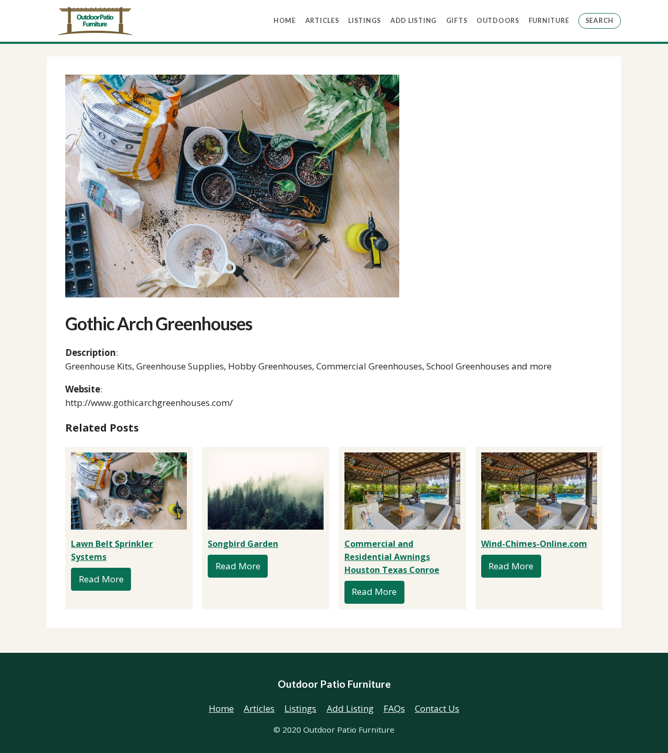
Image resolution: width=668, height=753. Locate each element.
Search (600, 21)
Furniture (549, 21)
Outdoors (497, 21)
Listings (364, 21)
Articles (322, 21)
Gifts (457, 21)
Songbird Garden (243, 543)
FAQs (394, 708)
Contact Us (437, 708)
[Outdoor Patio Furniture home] (95, 21)
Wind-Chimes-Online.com (534, 543)
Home (284, 21)
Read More (101, 579)
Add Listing (413, 21)
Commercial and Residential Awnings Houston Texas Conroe (391, 557)
